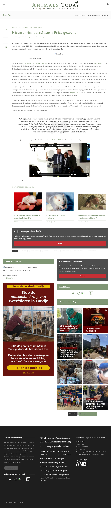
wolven (41, 481)
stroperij (63, 470)
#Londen (46, 251)
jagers (69, 455)
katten (56, 458)
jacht (64, 455)
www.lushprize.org (100, 63)
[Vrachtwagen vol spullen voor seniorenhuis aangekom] (69, 397)
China (42, 442)
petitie (67, 467)
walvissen (58, 478)
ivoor (60, 455)
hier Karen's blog (12, 275)
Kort (35, 28)
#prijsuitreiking (78, 251)
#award (24, 251)
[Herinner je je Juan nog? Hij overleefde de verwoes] (95, 372)
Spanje (55, 470)
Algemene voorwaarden (92, 438)
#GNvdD (43, 438)
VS (46, 478)
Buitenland (27, 28)
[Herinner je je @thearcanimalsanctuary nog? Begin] (95, 346)
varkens (47, 474)
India (46, 455)
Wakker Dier (51, 478)
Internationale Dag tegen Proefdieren (34, 63)
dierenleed (48, 442)
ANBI (103, 438)
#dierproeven (35, 251)
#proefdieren (92, 251)
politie (42, 471)
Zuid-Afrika (47, 481)
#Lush (55, 251)
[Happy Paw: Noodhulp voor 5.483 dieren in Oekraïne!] (69, 372)
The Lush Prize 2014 (54, 140)
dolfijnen (50, 447)
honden (64, 446)
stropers (42, 474)
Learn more (11, 468)
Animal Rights (51, 438)
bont (68, 438)
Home (76, 15)
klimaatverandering (49, 462)
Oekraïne (43, 467)
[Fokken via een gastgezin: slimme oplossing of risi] (69, 346)
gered (56, 446)
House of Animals (15, 270)
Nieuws (83, 15)
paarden (61, 467)
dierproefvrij (74, 93)
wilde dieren (65, 478)
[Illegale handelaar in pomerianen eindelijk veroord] (95, 397)
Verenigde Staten (63, 475)
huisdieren (61, 451)
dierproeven (43, 447)
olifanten (50, 466)
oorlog (56, 467)
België (65, 438)
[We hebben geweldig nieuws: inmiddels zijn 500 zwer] (69, 320)
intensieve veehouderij (53, 455)
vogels (42, 478)
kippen (61, 459)
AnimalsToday (15, 37)
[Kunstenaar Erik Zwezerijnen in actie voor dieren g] (95, 320)
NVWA (62, 462)
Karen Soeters (32, 267)
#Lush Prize (65, 251)
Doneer (60, 243)
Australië (59, 438)
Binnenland (17, 28)
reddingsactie (48, 471)
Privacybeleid (80, 438)
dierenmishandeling (61, 441)
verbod (54, 474)
